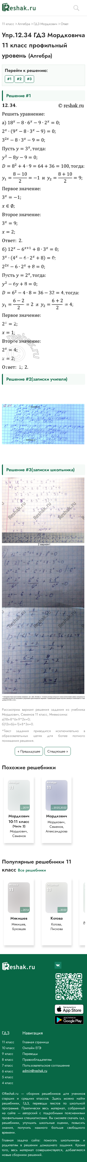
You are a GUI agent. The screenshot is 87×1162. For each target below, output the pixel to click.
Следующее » (57, 751)
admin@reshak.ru (34, 1070)
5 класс (7, 1077)
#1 (9, 79)
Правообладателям (37, 1059)
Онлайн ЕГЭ (31, 1047)
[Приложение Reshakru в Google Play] (69, 1023)
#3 (29, 79)
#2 (19, 79)
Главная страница (35, 1042)
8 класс (7, 1059)
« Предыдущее (29, 751)
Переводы (30, 1053)
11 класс (8, 1042)
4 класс (7, 1082)
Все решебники (32, 869)
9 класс (7, 1053)
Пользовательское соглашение (46, 1065)
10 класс (8, 1047)
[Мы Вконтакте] (58, 965)
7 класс (7, 1065)
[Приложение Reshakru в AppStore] (69, 1013)
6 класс (7, 1071)
